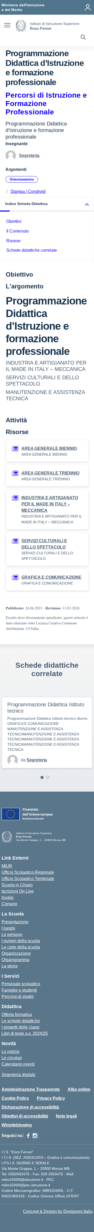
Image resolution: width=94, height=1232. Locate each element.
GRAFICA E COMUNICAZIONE (51, 577)
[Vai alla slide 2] (47, 777)
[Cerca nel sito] (83, 37)
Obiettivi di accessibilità (25, 1116)
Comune (9, 904)
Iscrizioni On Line (18, 891)
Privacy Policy (51, 1098)
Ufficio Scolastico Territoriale (28, 878)
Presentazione (15, 922)
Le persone (12, 934)
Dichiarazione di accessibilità (30, 1107)
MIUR (7, 866)
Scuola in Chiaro (17, 885)
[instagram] (35, 1135)
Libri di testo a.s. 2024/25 (25, 1033)
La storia (9, 966)
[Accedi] (87, 7)
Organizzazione (16, 953)
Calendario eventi (18, 1064)
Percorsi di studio (18, 996)
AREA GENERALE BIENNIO (49, 448)
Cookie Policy (15, 1098)
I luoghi (8, 928)
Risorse (13, 241)
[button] (47, 204)
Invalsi (8, 897)
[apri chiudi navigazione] (7, 26)
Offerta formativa (17, 1014)
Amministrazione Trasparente (31, 1089)
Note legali (66, 1116)
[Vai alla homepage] (21, 26)
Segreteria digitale (19, 1074)
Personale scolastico (21, 984)
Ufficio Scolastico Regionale (28, 872)
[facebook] (28, 1135)
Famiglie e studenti (19, 990)
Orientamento (22, 179)
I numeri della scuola (21, 941)
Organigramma (15, 959)
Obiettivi (13, 221)
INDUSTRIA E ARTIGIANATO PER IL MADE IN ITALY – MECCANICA (49, 504)
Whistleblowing (17, 1125)
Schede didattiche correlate (31, 250)
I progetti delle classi (20, 1027)
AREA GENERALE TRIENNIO (50, 473)
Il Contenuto (17, 231)
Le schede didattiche (21, 1021)
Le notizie (11, 1051)
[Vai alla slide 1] (42, 777)
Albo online (79, 1089)
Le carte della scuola (21, 947)
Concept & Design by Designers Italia (57, 1211)
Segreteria (29, 155)
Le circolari (12, 1058)
